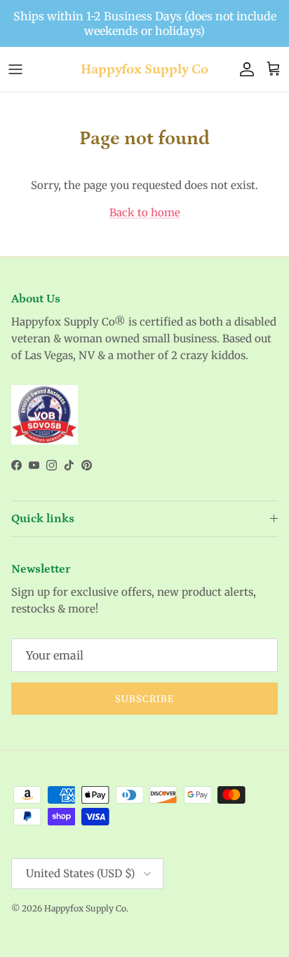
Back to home (144, 212)
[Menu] (15, 69)
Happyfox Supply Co (85, 908)
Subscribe (144, 699)
